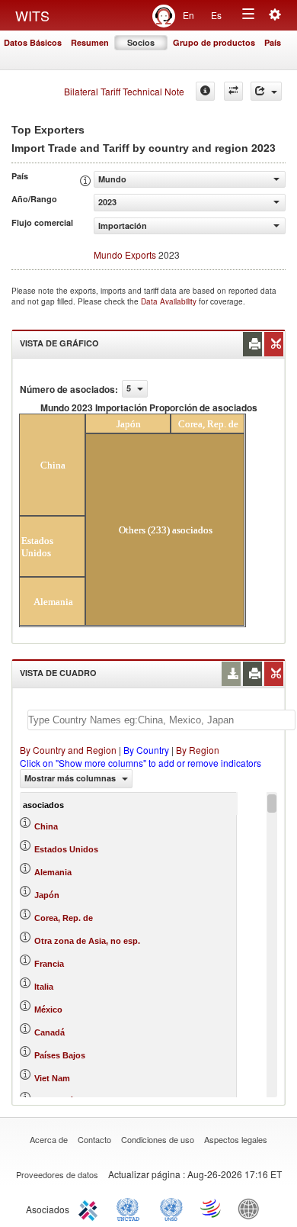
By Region (197, 749)
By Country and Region (68, 749)
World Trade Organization (211, 1208)
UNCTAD (131, 1208)
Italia (43, 986)
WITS (32, 15)
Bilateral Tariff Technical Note (124, 91)
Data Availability (170, 301)
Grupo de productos (214, 42)
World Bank (252, 1208)
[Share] (266, 91)
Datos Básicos (33, 42)
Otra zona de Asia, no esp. (87, 940)
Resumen (90, 42)
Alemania (53, 872)
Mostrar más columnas (71, 778)
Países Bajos (59, 1055)
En (188, 14)
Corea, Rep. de (63, 918)
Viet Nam (52, 1078)
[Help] (205, 91)
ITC (90, 1208)
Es (216, 14)
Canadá (49, 1032)
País (272, 42)
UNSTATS (171, 1208)
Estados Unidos (66, 849)
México (48, 1009)
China (46, 826)
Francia (49, 963)
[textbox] (161, 720)
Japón (46, 895)
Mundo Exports (125, 254)
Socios (141, 42)
